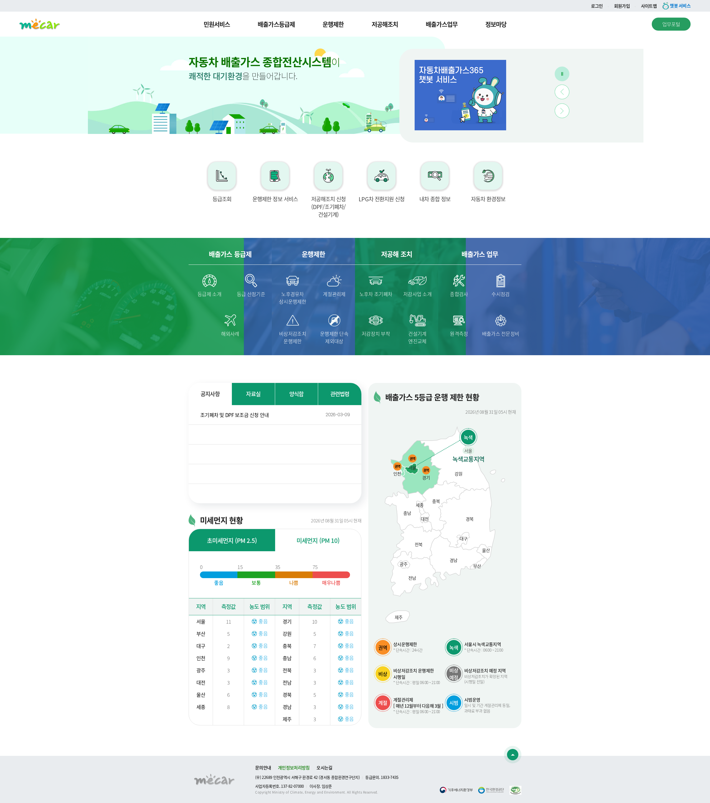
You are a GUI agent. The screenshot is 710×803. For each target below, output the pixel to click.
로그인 (597, 5)
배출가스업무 (442, 23)
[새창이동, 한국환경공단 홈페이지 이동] (491, 790)
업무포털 (671, 24)
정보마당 (495, 23)
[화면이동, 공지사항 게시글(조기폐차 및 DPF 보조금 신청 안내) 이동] (460, 95)
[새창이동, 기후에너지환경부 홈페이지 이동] (456, 790)
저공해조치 (385, 23)
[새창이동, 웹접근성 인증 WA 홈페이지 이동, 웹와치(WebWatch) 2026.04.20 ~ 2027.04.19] (515, 789)
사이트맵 (649, 5)
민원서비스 (217, 23)
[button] (562, 92)
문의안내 (263, 767)
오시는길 (324, 767)
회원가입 (622, 5)
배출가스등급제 (276, 23)
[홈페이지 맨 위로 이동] (512, 754)
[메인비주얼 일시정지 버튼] (562, 74)
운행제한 (333, 23)
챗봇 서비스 (680, 5)
